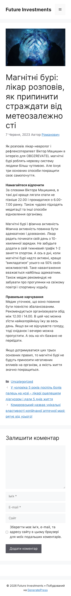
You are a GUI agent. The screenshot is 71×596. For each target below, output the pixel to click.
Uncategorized (22, 381)
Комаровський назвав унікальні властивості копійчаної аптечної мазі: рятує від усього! (35, 410)
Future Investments (28, 9)
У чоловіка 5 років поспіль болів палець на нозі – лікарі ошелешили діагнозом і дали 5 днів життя (34, 393)
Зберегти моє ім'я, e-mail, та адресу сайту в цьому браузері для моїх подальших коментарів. (36, 532)
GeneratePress (37, 590)
